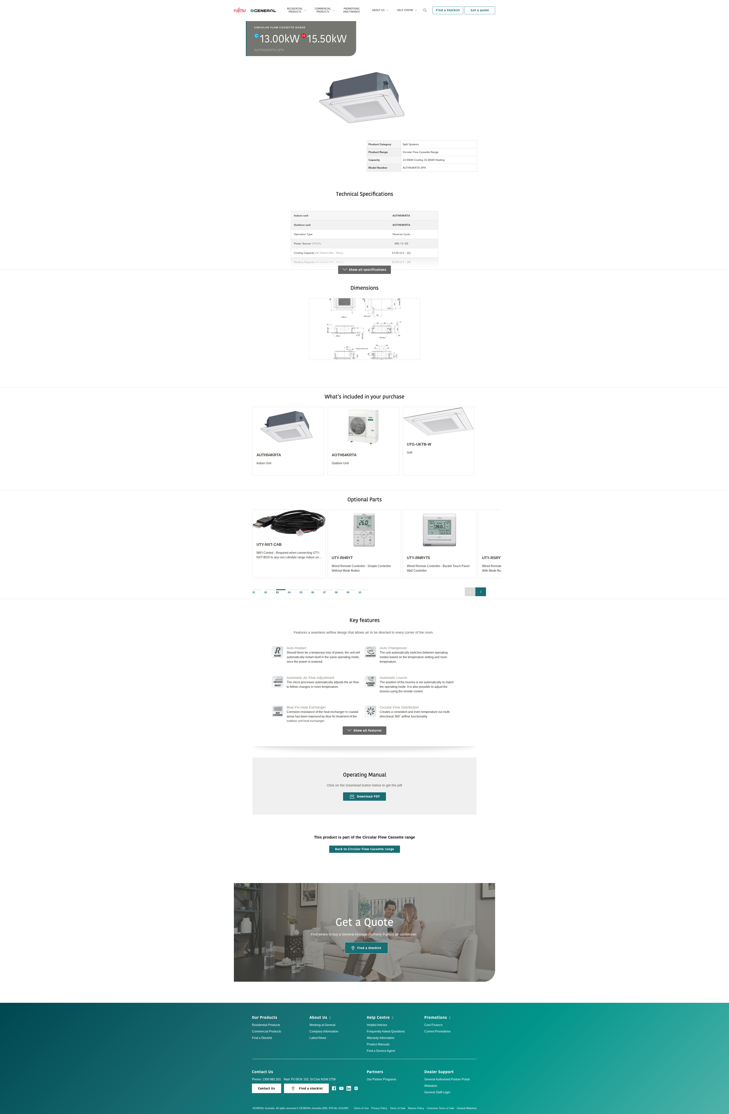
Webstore (430, 1085)
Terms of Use (361, 1108)
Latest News (317, 1037)
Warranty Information (380, 1037)
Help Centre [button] (405, 10)
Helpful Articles (377, 1025)
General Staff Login (437, 1092)
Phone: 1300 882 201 (266, 1079)
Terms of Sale (397, 1108)
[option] (288, 443)
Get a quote (480, 10)
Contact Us (263, 1072)
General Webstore (467, 1108)
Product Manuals (378, 1044)
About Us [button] (378, 10)
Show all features (367, 730)
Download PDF (368, 796)
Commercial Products (266, 1031)
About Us (318, 1017)
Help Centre (379, 1017)
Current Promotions (437, 1031)
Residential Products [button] (295, 10)
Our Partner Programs (381, 1079)
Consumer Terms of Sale (440, 1108)
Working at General (322, 1025)
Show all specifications (367, 270)
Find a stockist (311, 1088)
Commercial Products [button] (323, 10)
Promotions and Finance (351, 10)
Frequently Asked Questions (386, 1031)
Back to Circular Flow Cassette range (364, 849)
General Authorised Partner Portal (447, 1079)
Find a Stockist (448, 10)
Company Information (323, 1031)
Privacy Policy (379, 1108)
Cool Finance (433, 1025)
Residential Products (266, 1025)
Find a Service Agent (381, 1050)
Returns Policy (416, 1108)
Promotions (436, 1017)
